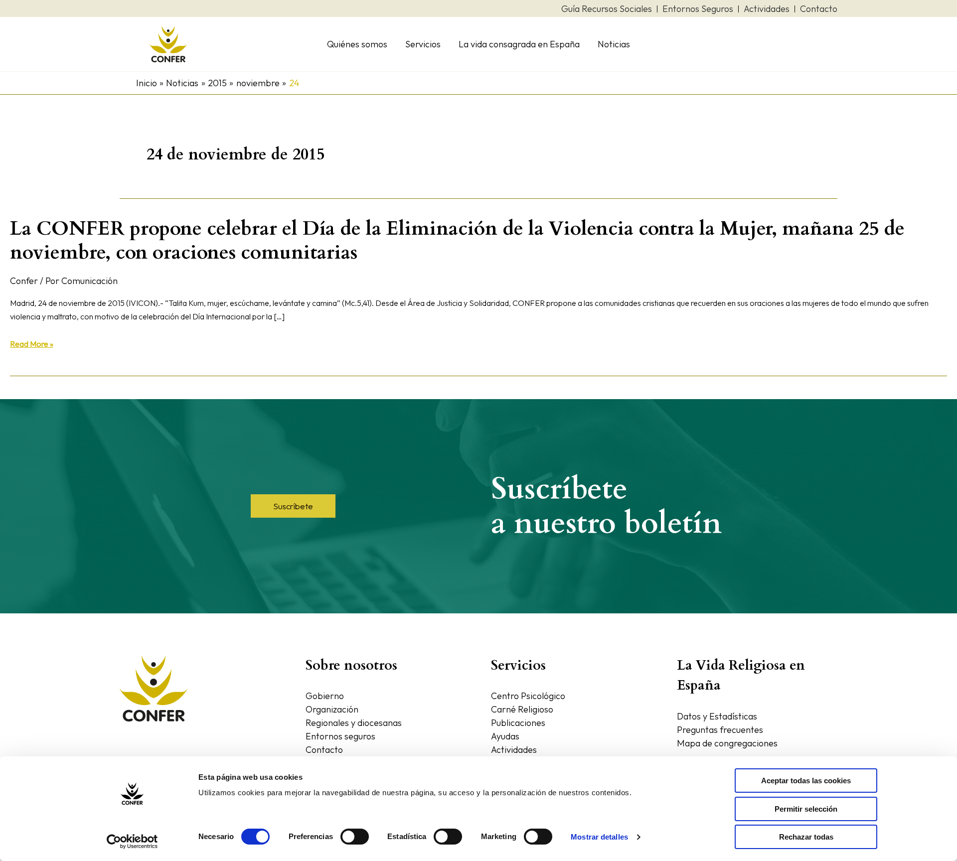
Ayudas (505, 736)
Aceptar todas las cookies (806, 780)
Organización (332, 709)
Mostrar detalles (599, 837)
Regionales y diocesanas (354, 722)
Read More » (31, 344)
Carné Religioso (522, 709)
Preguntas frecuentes (720, 729)
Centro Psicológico (528, 696)
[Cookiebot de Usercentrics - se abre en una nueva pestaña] (132, 841)
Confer (24, 281)
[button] (293, 506)
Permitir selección (806, 809)
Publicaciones (518, 722)
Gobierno (325, 696)
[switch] (354, 837)
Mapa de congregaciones (727, 743)
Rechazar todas (806, 837)
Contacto (324, 749)
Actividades (514, 749)
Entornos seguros (340, 736)
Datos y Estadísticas (717, 716)
